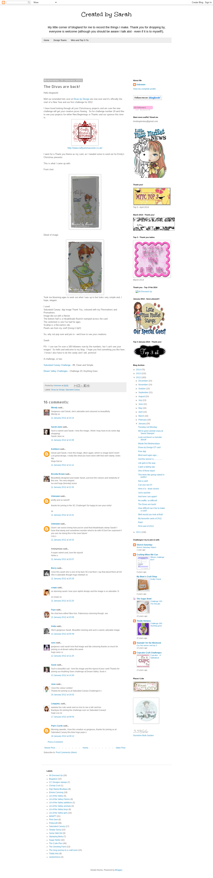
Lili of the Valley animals (60, 806)
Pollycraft (53, 823)
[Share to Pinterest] (88, 385)
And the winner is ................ (150, 459)
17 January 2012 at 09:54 (62, 717)
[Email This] (75, 385)
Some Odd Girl (55, 833)
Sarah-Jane (56, 427)
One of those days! (146, 471)
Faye (53, 610)
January (142, 423)
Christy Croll (54, 785)
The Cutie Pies (55, 843)
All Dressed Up (56, 775)
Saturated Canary (73, 390)
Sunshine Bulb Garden (143, 735)
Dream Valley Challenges (56, 371)
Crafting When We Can (147, 554)
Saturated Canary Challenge (57, 365)
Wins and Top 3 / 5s (80, 40)
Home (46, 40)
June (140, 404)
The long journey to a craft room (63, 850)
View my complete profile (144, 89)
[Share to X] (82, 385)
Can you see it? (145, 485)
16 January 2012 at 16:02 (62, 695)
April (140, 412)
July (140, 400)
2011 (138, 532)
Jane (53, 684)
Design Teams (60, 40)
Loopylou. (55, 703)
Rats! (140, 522)
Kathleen (55, 449)
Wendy (54, 407)
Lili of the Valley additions (60, 802)
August (141, 396)
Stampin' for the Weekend (149, 643)
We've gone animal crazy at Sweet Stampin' (150, 432)
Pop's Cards (57, 726)
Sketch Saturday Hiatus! (146, 547)
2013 (138, 373)
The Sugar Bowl (144, 599)
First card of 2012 (146, 526)
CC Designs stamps (58, 782)
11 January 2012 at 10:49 (62, 440)
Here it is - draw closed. (148, 489)
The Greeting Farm (57, 847)
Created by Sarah (106, 14)
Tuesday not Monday (147, 427)
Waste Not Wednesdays (149, 443)
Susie (53, 665)
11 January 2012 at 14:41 (62, 515)
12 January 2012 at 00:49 (62, 634)
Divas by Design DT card (149, 447)
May (140, 408)
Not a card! (143, 481)
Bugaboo (53, 779)
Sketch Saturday (144, 545)
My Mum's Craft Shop (147, 576)
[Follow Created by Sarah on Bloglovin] (147, 99)
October (142, 388)
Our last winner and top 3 (147, 645)
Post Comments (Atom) (66, 752)
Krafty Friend (155, 579)
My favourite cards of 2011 (150, 518)
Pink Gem (53, 819)
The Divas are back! (147, 504)
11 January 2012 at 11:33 (62, 487)
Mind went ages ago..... (148, 455)
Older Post (120, 748)
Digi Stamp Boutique (58, 789)
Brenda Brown (58, 474)
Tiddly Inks (54, 853)
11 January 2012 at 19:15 (62, 540)
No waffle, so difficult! (147, 500)
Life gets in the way (146, 463)
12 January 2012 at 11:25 (62, 656)
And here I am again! (147, 496)
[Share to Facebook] (85, 385)
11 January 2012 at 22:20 (62, 601)
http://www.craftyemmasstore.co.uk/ (85, 148)
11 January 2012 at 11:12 (62, 465)
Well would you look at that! (150, 514)
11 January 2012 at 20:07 (62, 559)
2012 (138, 377)
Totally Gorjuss (144, 621)
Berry (54, 568)
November (143, 384)
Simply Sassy (55, 830)
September (143, 392)
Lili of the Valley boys (58, 809)
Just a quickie (144, 493)
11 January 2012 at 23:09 (62, 617)
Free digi (142, 451)
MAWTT (52, 816)
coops (54, 587)
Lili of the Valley (56, 796)
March (141, 416)
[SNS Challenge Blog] (150, 357)
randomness (54, 857)
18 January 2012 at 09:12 (62, 736)
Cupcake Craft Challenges (149, 653)
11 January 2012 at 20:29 (62, 578)
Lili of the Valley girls (58, 813)
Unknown (55, 496)
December (143, 381)
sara (53, 643)
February (142, 420)
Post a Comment (55, 742)
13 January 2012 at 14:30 (62, 675)
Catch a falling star (146, 467)
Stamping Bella (56, 836)
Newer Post (49, 748)
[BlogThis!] (78, 385)
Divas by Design (81, 99)
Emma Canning (56, 792)
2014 (138, 369)
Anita (53, 626)
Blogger (118, 870)
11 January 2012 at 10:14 (62, 418)
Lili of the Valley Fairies (59, 799)
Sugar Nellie (54, 840)
